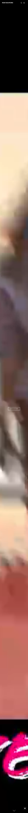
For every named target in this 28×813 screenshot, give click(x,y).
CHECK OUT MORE (14, 408)
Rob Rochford (7, 3)
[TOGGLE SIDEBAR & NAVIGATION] (24, 2)
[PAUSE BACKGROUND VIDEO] (25, 808)
